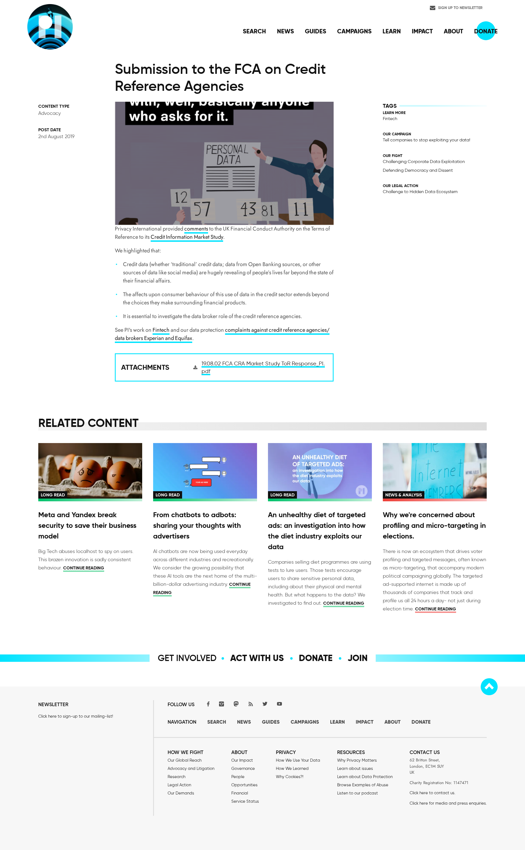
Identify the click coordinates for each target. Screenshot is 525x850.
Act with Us (257, 658)
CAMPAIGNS (305, 722)
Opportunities (244, 784)
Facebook (207, 703)
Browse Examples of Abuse (362, 784)
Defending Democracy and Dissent (418, 170)
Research (176, 776)
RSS (250, 703)
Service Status (245, 801)
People (237, 776)
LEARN (337, 722)
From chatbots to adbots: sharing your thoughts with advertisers (197, 525)
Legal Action (179, 784)
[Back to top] (489, 686)
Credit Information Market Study (187, 237)
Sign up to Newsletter (460, 7)
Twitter (264, 703)
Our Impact (242, 760)
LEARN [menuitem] (392, 31)
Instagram (221, 703)
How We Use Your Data (298, 760)
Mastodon (236, 703)
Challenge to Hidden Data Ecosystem (420, 191)
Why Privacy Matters (357, 760)
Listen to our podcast (357, 793)
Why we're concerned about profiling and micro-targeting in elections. (434, 525)
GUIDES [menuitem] (315, 31)
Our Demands (181, 793)
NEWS (244, 722)
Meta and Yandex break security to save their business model (87, 525)
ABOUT (392, 722)
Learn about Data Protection (365, 776)
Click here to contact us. (432, 792)
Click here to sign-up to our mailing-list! (75, 716)
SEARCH (216, 722)
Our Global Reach (185, 760)
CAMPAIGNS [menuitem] (354, 31)
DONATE (421, 722)
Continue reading (83, 568)
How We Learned (292, 768)
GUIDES (271, 722)
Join (358, 658)
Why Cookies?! (289, 776)
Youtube (279, 703)
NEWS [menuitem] (285, 31)
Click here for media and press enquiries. (448, 803)
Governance (243, 768)
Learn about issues (355, 768)
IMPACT (365, 722)
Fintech (161, 330)
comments (196, 229)
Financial (239, 793)
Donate (315, 658)
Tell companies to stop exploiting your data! (426, 139)
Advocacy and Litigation (191, 768)
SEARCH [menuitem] (254, 31)
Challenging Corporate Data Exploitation (424, 161)
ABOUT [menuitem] (453, 31)
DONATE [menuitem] (486, 31)
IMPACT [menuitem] (422, 31)
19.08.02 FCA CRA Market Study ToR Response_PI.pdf (263, 367)
